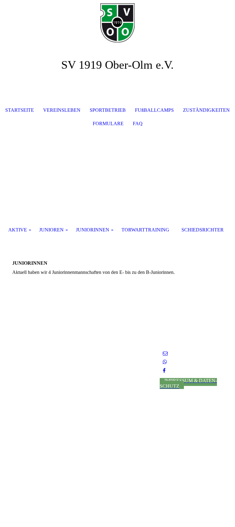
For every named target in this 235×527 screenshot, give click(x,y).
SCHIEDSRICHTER (202, 229)
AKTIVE (17, 229)
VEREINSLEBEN (61, 110)
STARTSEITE (19, 110)
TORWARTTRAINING (145, 229)
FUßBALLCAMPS (154, 110)
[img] (117, 23)
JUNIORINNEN (92, 229)
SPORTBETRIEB (108, 110)
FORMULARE (108, 123)
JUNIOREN (51, 229)
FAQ (138, 123)
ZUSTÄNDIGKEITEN (206, 110)
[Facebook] (164, 370)
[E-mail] (165, 353)
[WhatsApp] (165, 362)
